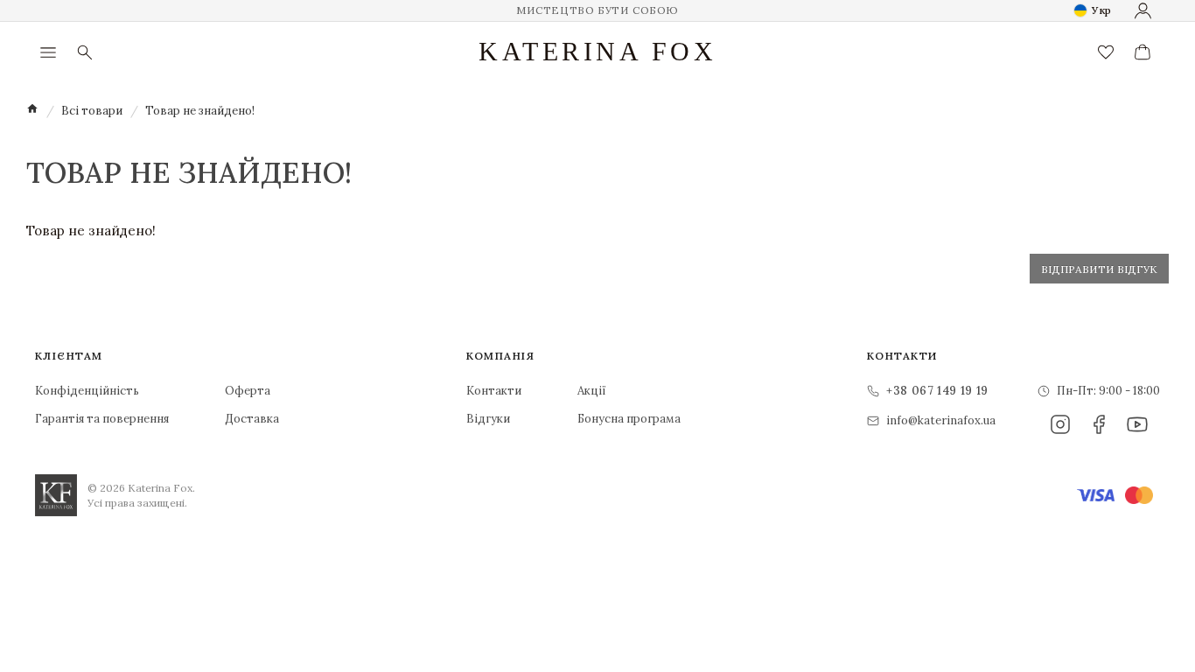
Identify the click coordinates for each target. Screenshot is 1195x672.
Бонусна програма (629, 418)
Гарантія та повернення (102, 418)
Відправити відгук (1099, 269)
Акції (591, 390)
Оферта (247, 390)
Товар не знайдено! (200, 110)
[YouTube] (1137, 424)
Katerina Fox (597, 51)
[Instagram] (1060, 424)
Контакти (493, 390)
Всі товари (91, 110)
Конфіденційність (87, 390)
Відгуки (488, 418)
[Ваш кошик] (1142, 52)
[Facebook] (1098, 424)
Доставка (252, 418)
